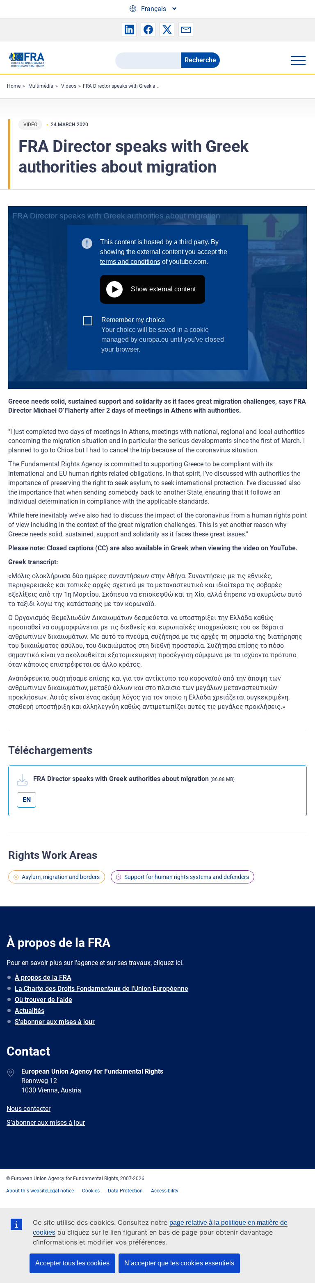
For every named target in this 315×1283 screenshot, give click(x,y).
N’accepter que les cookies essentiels (179, 1263)
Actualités (29, 1011)
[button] (129, 29)
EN (27, 800)
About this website (26, 1191)
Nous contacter (28, 1109)
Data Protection (125, 1191)
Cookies (91, 1191)
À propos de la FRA (43, 977)
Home (14, 86)
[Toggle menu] (298, 60)
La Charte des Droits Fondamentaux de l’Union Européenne (101, 988)
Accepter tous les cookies (72, 1263)
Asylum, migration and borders (61, 877)
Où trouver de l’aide (43, 1000)
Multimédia (40, 86)
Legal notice (60, 1191)
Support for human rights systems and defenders (186, 877)
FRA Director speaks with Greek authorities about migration (148, 86)
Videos (68, 86)
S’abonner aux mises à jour (55, 1022)
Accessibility (164, 1191)
